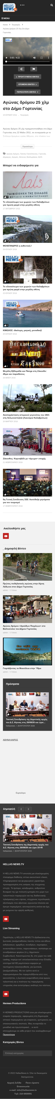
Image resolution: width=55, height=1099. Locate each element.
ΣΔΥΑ (40, 157)
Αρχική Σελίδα (14, 1083)
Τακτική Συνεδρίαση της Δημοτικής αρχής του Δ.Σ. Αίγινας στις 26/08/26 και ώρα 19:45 (26, 721)
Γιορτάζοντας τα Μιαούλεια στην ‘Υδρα (22, 668)
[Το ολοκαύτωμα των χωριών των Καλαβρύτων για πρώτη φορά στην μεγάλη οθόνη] (27, 185)
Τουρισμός (24, 115)
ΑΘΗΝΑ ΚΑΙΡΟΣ (10, 740)
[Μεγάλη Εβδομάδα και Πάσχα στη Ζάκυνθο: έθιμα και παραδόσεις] (27, 354)
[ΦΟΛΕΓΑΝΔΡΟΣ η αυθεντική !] (27, 229)
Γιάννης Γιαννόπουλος (29, 154)
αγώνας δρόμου (13, 154)
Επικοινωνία (23, 1086)
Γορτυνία (42, 154)
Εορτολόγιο (21, 793)
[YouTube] (6, 536)
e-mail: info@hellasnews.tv (23, 1090)
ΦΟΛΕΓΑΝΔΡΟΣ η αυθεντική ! (17, 246)
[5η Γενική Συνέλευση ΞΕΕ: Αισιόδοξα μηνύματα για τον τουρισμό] (27, 482)
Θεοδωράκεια (32, 157)
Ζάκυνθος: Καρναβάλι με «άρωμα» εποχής (24, 458)
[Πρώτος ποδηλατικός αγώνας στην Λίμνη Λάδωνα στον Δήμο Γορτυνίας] (27, 567)
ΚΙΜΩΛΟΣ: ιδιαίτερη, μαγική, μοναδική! (22, 330)
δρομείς (15, 157)
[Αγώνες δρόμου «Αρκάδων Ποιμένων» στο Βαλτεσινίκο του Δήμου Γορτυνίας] (27, 609)
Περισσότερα (9, 1034)
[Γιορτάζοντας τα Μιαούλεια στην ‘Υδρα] (27, 651)
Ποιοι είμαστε (32, 1083)
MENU (7, 18)
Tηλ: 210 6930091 (23, 1094)
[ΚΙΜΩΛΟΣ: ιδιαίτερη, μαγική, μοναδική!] (27, 313)
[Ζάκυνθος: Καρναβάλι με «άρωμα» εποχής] (27, 442)
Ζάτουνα (22, 157)
